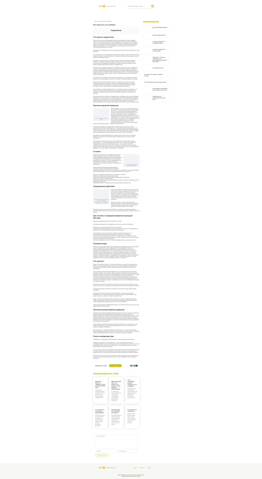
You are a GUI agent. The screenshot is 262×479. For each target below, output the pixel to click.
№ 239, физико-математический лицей (155, 82)
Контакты (149, 467)
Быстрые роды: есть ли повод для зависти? (115, 411)
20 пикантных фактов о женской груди (159, 50)
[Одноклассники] (133, 366)
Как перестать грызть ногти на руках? (101, 119)
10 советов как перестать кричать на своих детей (131, 165)
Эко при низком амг (158, 68)
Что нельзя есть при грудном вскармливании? (99, 411)
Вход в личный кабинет (159, 35)
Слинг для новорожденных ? (160, 28)
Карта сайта (142, 467)
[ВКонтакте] (131, 366)
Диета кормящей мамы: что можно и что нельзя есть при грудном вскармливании (116, 385)
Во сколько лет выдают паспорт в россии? (153, 75)
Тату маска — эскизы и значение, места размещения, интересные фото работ (160, 59)
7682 (101, 6)
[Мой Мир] (135, 366)
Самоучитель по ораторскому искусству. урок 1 (159, 98)
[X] (136, 366)
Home (96, 21)
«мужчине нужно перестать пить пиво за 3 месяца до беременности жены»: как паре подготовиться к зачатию (101, 201)
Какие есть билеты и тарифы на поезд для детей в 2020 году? (100, 384)
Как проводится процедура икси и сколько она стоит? (160, 89)
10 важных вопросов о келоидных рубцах (159, 42)
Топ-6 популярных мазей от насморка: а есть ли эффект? (132, 383)
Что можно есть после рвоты (132, 410)
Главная (135, 467)
